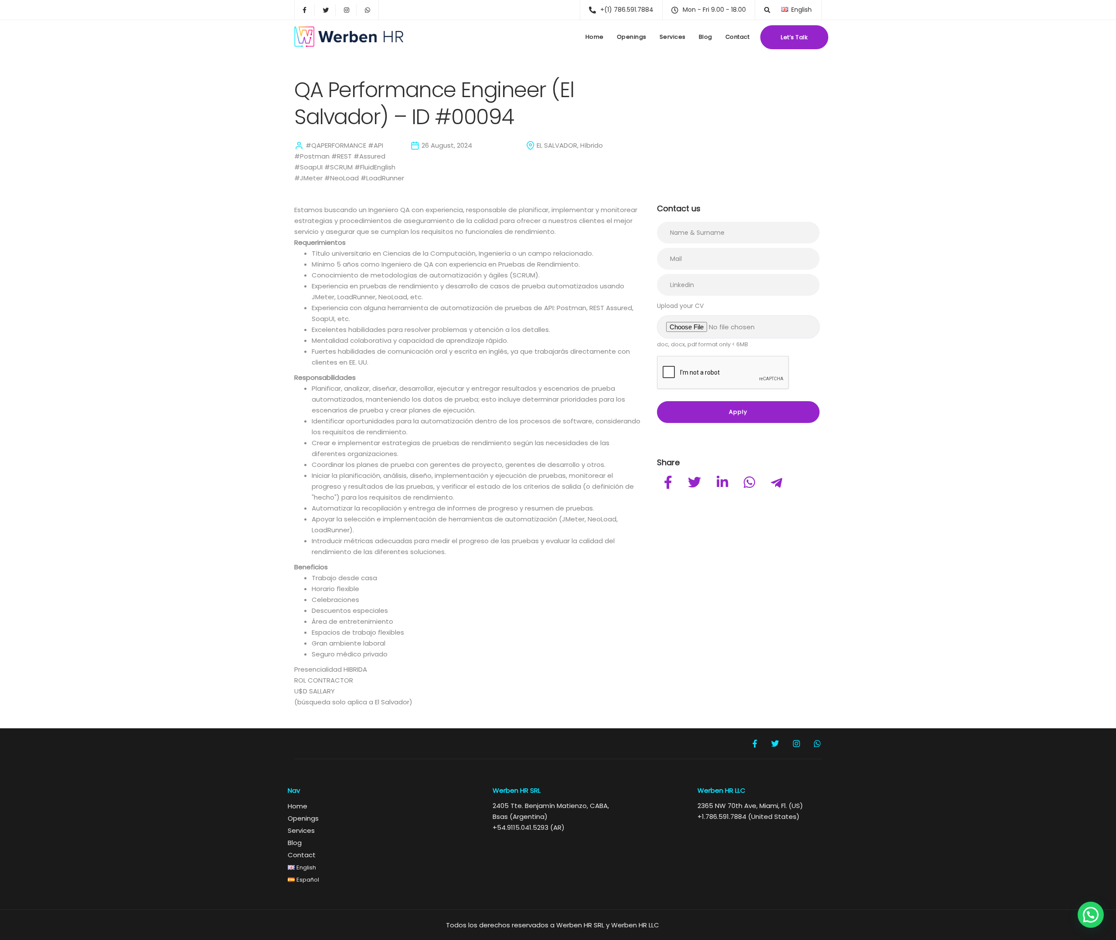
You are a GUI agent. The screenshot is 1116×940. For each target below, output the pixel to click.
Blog (705, 37)
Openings (631, 37)
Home (594, 37)
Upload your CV (680, 305)
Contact (737, 37)
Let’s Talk (794, 37)
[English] (784, 9)
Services (673, 37)
